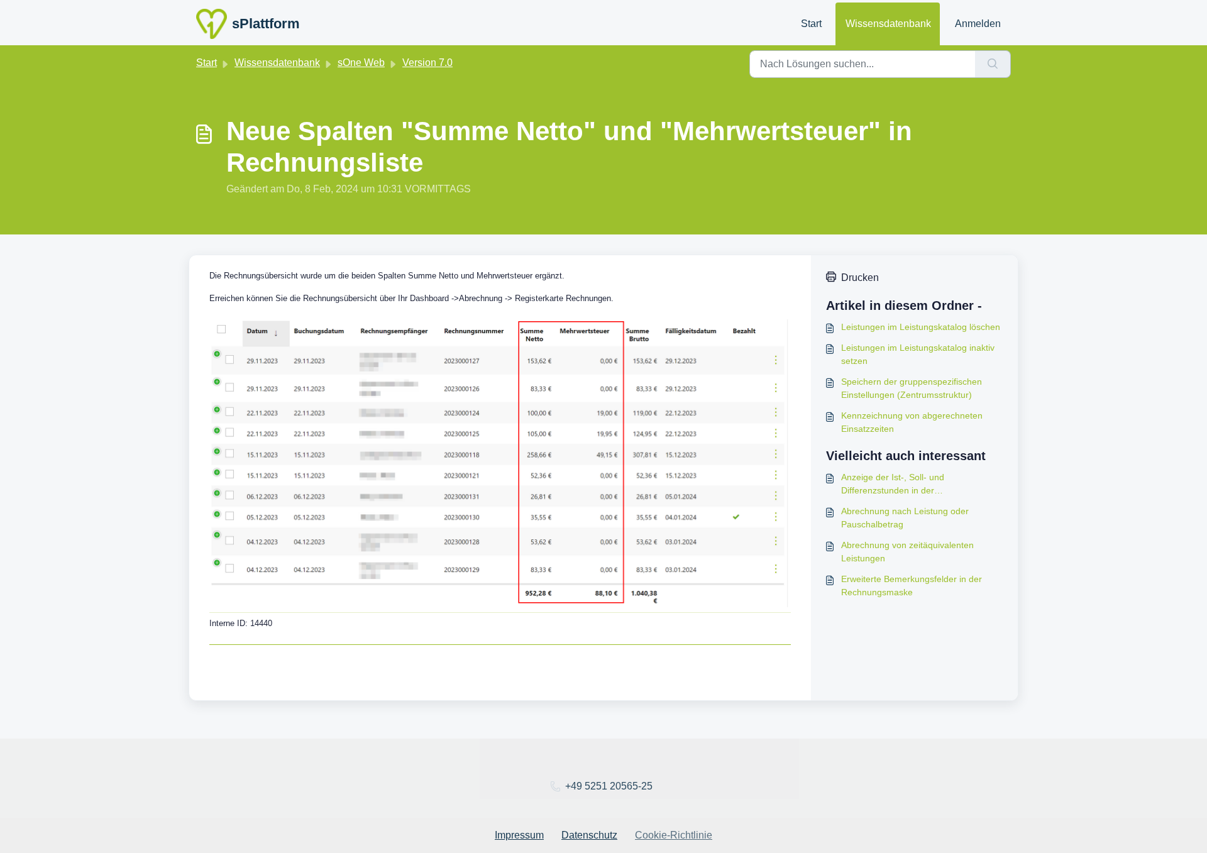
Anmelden (978, 23)
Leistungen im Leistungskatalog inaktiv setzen (918, 354)
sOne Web (361, 62)
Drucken (860, 277)
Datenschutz (589, 835)
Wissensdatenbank (888, 23)
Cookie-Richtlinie (673, 835)
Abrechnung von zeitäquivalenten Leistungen (907, 551)
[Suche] (993, 64)
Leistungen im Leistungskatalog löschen (920, 327)
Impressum (519, 835)
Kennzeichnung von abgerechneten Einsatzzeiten (912, 422)
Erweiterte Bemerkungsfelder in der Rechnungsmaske (911, 585)
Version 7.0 (427, 62)
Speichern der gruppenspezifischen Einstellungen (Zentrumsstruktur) (911, 388)
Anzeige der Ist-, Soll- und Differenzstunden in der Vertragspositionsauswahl (892, 484)
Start (811, 23)
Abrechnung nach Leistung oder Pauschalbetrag (905, 517)
